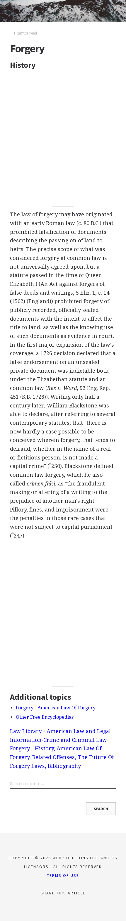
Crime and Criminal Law (75, 740)
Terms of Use (63, 875)
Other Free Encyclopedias (45, 717)
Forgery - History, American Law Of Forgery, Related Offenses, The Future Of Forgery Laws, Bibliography (62, 757)
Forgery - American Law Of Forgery (56, 708)
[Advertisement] (63, 140)
